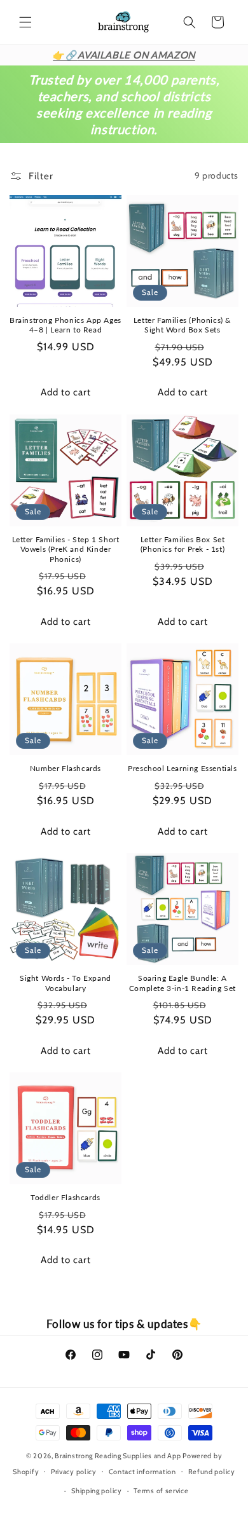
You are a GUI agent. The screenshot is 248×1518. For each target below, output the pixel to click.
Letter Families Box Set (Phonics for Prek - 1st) (183, 544)
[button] (25, 22)
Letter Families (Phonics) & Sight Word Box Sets (182, 325)
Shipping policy (96, 1490)
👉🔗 (124, 54)
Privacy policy (74, 1471)
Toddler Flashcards (65, 1197)
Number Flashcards (65, 768)
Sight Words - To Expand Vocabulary (65, 983)
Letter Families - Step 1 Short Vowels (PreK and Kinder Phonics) (66, 549)
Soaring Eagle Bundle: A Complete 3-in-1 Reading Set (182, 983)
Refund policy (211, 1471)
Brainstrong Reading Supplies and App (118, 1455)
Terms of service (161, 1490)
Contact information (142, 1471)
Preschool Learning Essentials (182, 768)
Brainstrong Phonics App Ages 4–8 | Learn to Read (65, 325)
